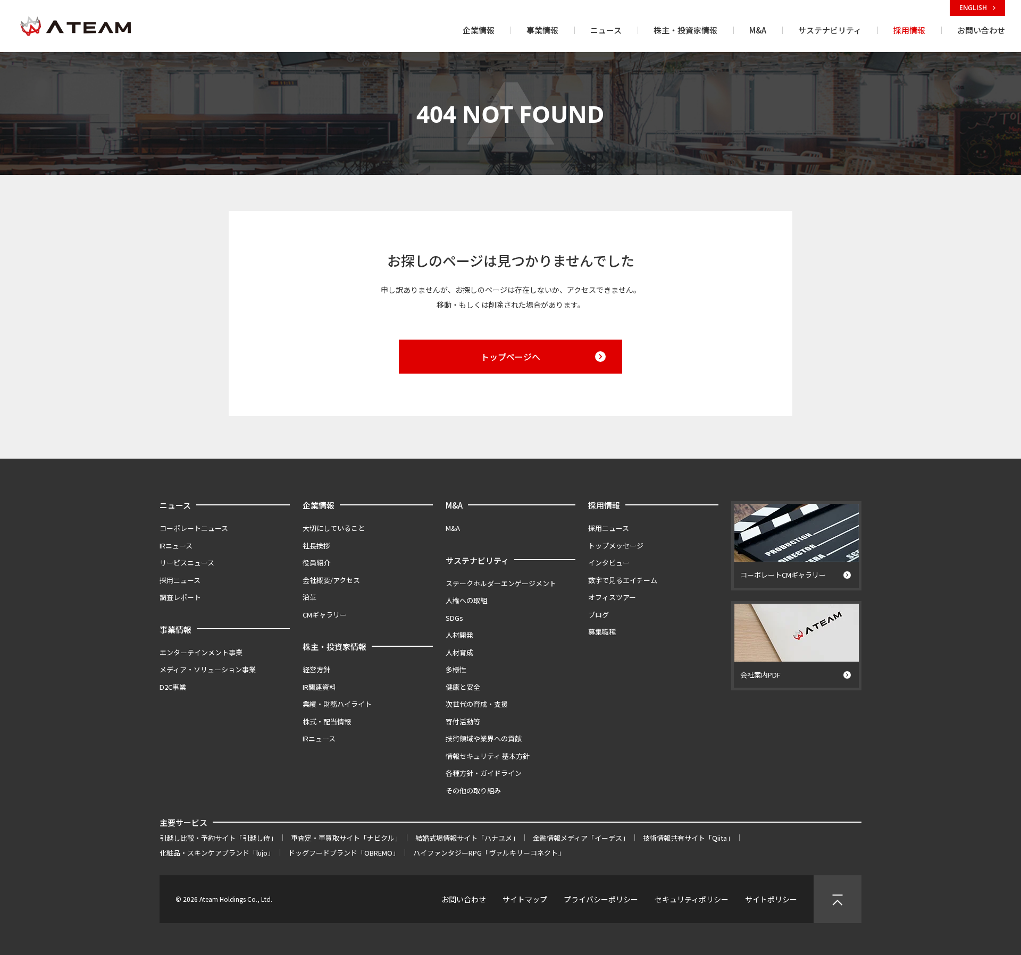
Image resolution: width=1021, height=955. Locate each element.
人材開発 (459, 635)
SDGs (454, 618)
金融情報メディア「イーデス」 (581, 838)
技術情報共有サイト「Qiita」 (688, 838)
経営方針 (316, 669)
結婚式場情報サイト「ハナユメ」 (467, 838)
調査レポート (180, 597)
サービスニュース (187, 562)
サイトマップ (525, 899)
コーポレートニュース (194, 528)
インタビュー (609, 562)
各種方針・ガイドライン (484, 773)
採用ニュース (180, 580)
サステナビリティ (477, 560)
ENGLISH (974, 7)
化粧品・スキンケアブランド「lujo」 (217, 853)
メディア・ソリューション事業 (208, 669)
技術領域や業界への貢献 (484, 738)
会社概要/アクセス (331, 580)
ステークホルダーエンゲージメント (501, 583)
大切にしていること (334, 528)
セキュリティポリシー (692, 899)
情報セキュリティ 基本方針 (488, 756)
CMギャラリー (325, 615)
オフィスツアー (612, 597)
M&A (454, 505)
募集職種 (602, 632)
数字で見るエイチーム (622, 580)
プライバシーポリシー (601, 899)
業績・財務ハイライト (337, 704)
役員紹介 (316, 562)
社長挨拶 (316, 545)
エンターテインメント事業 (201, 652)
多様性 (456, 669)
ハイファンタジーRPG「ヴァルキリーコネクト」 (489, 853)
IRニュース (176, 545)
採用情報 (604, 505)
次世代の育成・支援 (477, 704)
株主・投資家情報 (334, 646)
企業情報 (318, 505)
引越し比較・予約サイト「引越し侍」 (218, 838)
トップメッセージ (615, 545)
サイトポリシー (771, 899)
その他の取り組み (473, 790)
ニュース (175, 505)
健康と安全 (463, 687)
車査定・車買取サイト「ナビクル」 (346, 838)
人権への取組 (466, 600)
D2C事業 (173, 687)
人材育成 (459, 652)
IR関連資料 (319, 687)
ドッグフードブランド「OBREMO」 (343, 853)
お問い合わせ (463, 899)
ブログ (598, 615)
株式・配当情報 (327, 721)
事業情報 (175, 629)
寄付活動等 (463, 721)
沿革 (309, 597)
